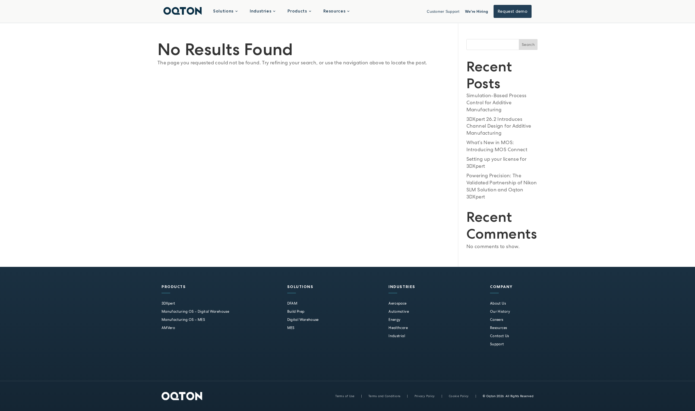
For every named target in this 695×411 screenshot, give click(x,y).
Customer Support (443, 11)
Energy (394, 319)
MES (291, 327)
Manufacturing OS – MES (183, 319)
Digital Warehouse (303, 319)
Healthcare (398, 327)
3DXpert (168, 303)
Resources (498, 327)
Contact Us (499, 336)
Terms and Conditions (384, 396)
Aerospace (397, 303)
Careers (496, 319)
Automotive (398, 311)
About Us (498, 303)
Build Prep (296, 311)
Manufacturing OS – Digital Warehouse (195, 311)
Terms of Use (344, 396)
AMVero (168, 327)
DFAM (292, 303)
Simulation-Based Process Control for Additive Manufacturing (496, 102)
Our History (500, 311)
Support (497, 344)
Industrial (396, 336)
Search (528, 44)
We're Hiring (476, 11)
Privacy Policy (425, 396)
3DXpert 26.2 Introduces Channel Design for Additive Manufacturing (498, 126)
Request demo (512, 11)
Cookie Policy (459, 396)
